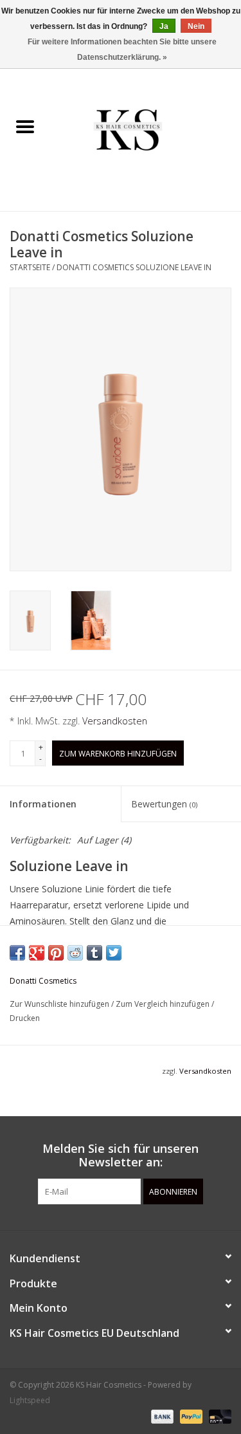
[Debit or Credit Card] (217, 1416)
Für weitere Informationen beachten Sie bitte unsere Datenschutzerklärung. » (122, 49)
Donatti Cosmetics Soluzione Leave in (134, 267)
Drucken (25, 1018)
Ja (163, 26)
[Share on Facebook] (17, 953)
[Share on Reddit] (75, 953)
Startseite (30, 267)
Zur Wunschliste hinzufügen (60, 1003)
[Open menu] (25, 126)
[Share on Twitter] (113, 953)
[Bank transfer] (161, 1416)
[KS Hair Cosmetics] (146, 128)
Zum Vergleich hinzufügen (163, 1003)
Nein (196, 26)
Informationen (43, 804)
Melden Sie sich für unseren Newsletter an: (120, 1155)
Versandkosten (114, 721)
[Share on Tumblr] (94, 953)
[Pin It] (56, 953)
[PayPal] (189, 1416)
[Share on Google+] (36, 953)
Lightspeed (30, 1400)
